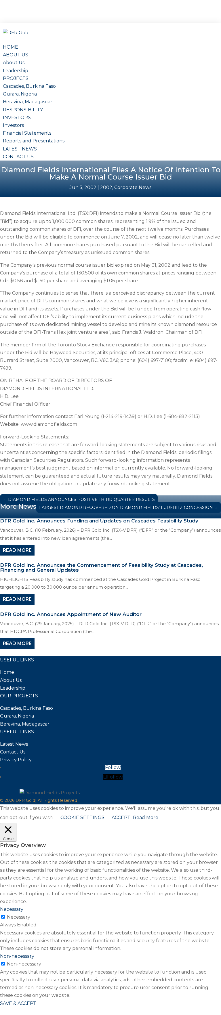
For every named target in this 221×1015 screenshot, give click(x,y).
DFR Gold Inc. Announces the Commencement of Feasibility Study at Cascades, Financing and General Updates (101, 567)
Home (7, 672)
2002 (106, 187)
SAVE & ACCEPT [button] (18, 1003)
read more (17, 550)
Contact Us (12, 752)
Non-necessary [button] (17, 956)
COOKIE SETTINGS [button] (82, 817)
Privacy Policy (16, 759)
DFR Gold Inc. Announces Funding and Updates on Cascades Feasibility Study (99, 521)
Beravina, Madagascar (27, 101)
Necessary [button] (11, 909)
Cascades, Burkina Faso (29, 86)
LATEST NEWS (20, 149)
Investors (13, 125)
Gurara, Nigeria (20, 94)
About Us (13, 62)
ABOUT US (15, 55)
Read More (145, 817)
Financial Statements (27, 133)
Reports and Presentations (33, 141)
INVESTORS (17, 117)
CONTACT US (18, 156)
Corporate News (132, 187)
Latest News (14, 744)
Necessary (18, 917)
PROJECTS (15, 78)
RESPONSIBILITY (23, 109)
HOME (10, 47)
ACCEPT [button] (121, 817)
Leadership (15, 70)
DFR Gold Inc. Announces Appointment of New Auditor (71, 614)
